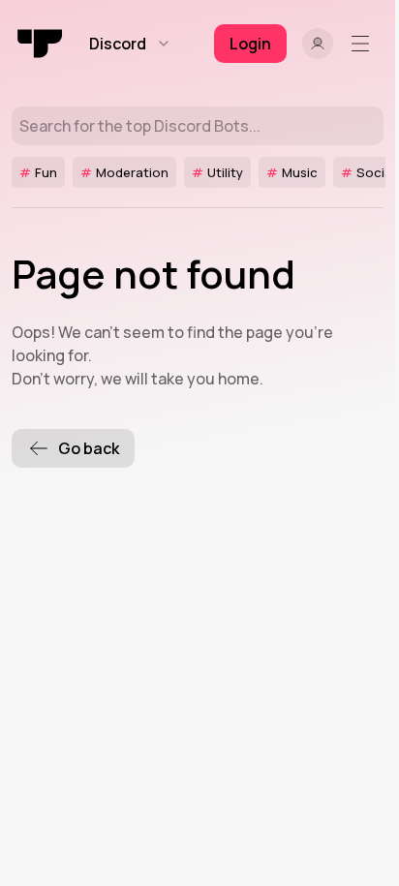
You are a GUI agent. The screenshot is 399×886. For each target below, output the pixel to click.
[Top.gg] (40, 43)
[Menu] (364, 43)
